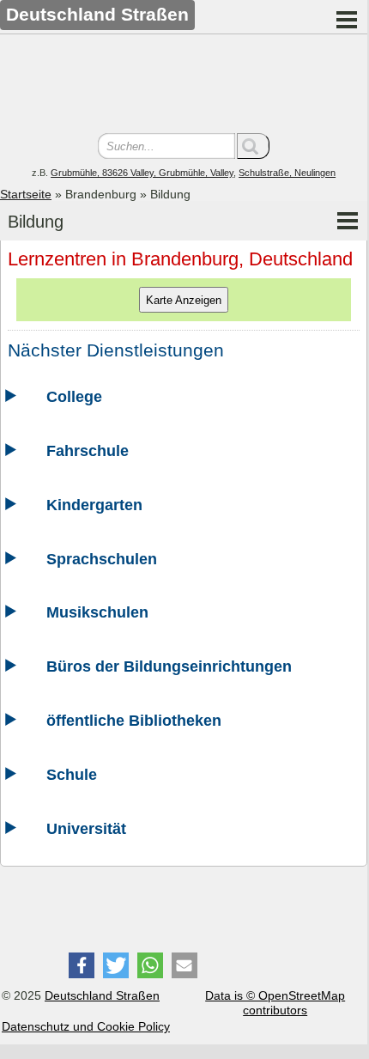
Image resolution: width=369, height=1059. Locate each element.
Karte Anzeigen (183, 300)
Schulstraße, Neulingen (287, 172)
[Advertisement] (183, 86)
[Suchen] (253, 146)
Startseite (25, 194)
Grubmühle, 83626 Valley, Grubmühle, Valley (142, 172)
